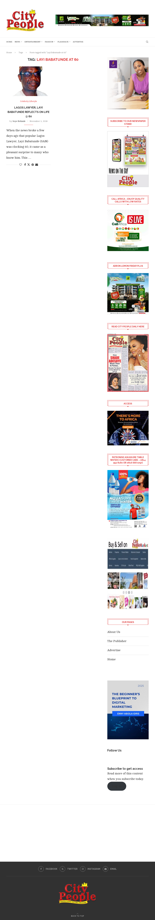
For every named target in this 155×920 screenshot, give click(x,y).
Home (9, 42)
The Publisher (117, 641)
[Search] (147, 41)
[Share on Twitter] (28, 164)
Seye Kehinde (19, 121)
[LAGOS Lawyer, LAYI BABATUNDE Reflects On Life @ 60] (28, 81)
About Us (113, 632)
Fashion (49, 42)
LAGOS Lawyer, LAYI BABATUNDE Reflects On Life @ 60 (28, 112)
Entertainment (32, 42)
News (17, 42)
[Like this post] (20, 164)
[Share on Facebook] (25, 164)
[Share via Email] (36, 164)
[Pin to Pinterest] (32, 164)
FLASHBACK (63, 42)
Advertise (78, 42)
